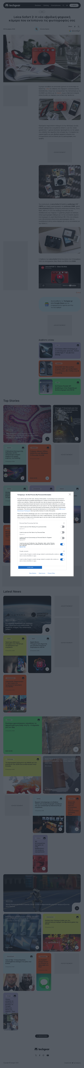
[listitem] (42, 523)
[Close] (70, 494)
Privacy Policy (51, 573)
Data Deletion (32, 573)
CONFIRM (30, 567)
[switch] (62, 527)
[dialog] (42, 534)
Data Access (42, 573)
